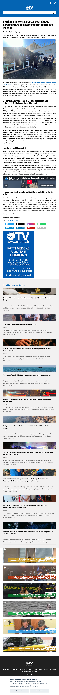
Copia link (42, 227)
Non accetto (19, 690)
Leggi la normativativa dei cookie (29, 686)
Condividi (10, 224)
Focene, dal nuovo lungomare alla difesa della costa (19, 324)
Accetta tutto (39, 690)
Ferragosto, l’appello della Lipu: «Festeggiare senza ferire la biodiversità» (27, 375)
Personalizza (13, 686)
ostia (7, 220)
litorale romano (14, 220)
